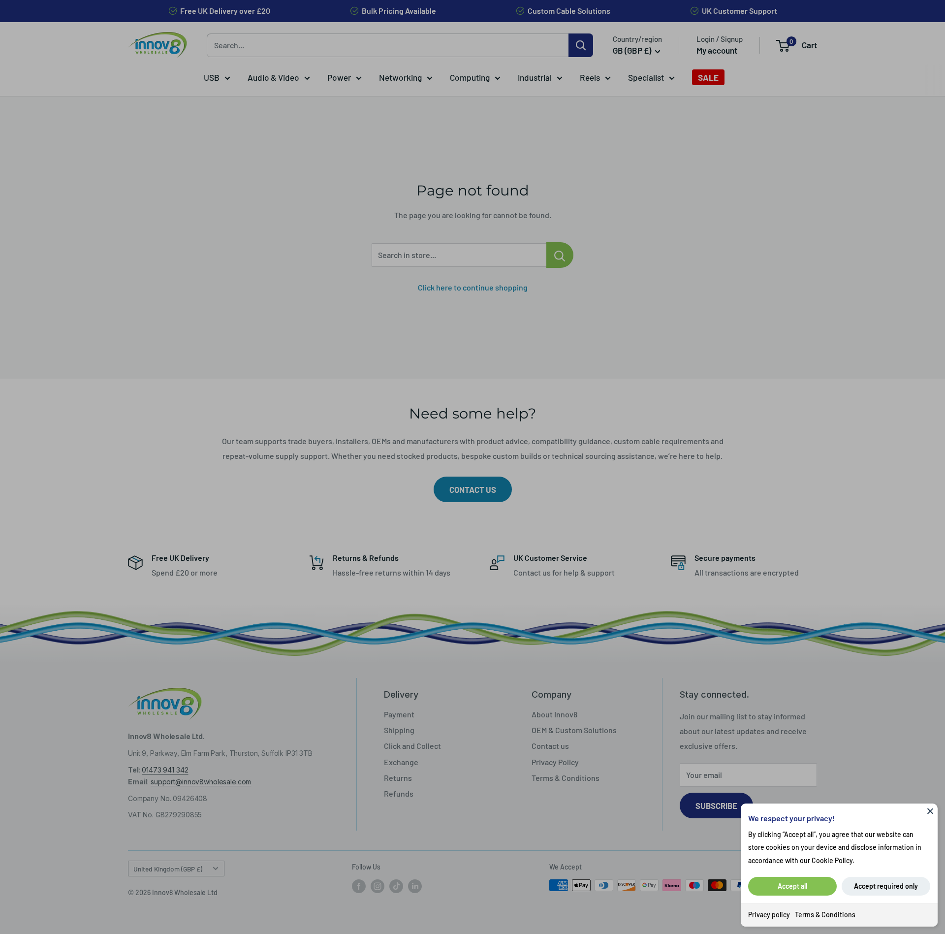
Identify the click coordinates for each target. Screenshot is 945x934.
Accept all (792, 886)
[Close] (930, 811)
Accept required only (886, 886)
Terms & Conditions (825, 914)
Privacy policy (769, 914)
